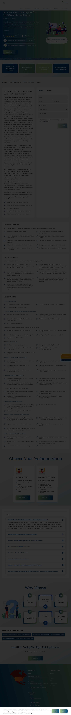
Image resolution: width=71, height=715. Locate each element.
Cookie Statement (43, 711)
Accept (55, 711)
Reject (63, 711)
